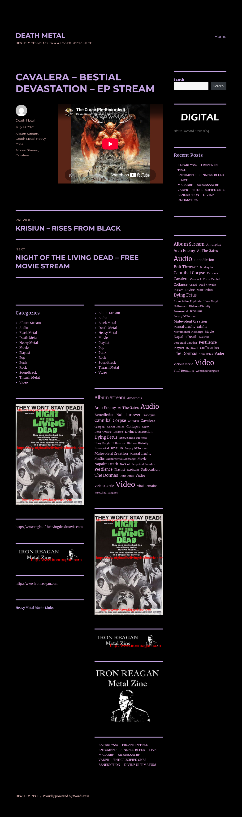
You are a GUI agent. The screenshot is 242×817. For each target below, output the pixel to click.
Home (220, 36)
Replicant (133, 469)
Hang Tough (102, 443)
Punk (23, 363)
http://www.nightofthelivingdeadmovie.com (49, 527)
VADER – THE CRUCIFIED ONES (122, 760)
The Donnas (106, 475)
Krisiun (117, 448)
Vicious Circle (104, 486)
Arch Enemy (105, 407)
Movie (24, 348)
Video (23, 382)
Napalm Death (106, 464)
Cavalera (22, 155)
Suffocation (150, 469)
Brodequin (149, 415)
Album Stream (27, 133)
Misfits (99, 458)
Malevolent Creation (111, 453)
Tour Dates (127, 475)
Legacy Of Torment (136, 448)
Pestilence (103, 469)
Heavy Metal (28, 343)
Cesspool (100, 426)
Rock (23, 368)
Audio (23, 328)
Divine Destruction (138, 431)
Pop (22, 358)
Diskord (118, 431)
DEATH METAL (40, 35)
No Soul (125, 464)
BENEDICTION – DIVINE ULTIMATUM (127, 765)
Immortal (102, 448)
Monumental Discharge (121, 458)
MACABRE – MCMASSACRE (119, 755)
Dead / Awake (103, 431)
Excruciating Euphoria (133, 437)
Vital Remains (147, 486)
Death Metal (25, 120)
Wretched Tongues (106, 492)
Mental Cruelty (140, 453)
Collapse (133, 426)
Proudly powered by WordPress (66, 796)
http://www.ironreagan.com (37, 584)
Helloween (118, 443)
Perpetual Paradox (143, 464)
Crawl (146, 426)
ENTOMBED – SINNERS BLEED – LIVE (127, 750)
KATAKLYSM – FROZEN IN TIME (123, 745)
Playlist (24, 353)
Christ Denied (116, 426)
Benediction (104, 415)
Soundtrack (28, 373)
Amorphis (134, 398)
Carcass (133, 421)
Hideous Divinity (137, 443)
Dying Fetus (106, 437)
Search (179, 80)
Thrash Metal (29, 378)
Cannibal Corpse (110, 420)
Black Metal (28, 333)
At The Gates (128, 408)
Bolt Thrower (128, 414)
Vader (140, 475)
